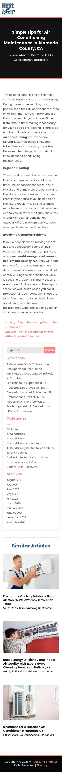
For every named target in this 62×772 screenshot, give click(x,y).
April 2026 (12, 499)
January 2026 (15, 512)
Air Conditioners (16, 434)
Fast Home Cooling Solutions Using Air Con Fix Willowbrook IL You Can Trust (29, 600)
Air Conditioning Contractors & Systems (30, 448)
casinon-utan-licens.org (22, 467)
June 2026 (13, 489)
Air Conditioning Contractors (24, 443)
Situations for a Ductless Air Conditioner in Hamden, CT (24, 729)
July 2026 (12, 484)
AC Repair (12, 429)
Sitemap (42, 765)
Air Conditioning (16, 438)
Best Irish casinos (17, 452)
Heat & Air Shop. (42, 762)
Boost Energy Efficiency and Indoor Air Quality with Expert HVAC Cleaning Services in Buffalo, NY (29, 663)
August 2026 (14, 480)
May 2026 (12, 494)
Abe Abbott (21, 55)
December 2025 (16, 517)
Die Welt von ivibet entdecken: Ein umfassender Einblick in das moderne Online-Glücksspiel (30, 397)
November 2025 (16, 522)
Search (49, 350)
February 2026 (15, 508)
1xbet (10, 424)
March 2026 (14, 503)
